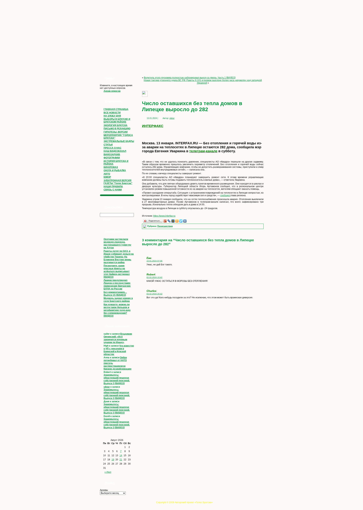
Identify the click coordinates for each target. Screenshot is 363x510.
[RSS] (98, 503)
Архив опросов (112, 91)
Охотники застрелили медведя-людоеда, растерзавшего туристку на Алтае (117, 243)
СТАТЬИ (108, 144)
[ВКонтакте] (185, 221)
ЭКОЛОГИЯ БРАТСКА (115, 125)
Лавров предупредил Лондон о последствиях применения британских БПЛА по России (117, 284)
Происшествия (165, 226)
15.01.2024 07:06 (154, 261)
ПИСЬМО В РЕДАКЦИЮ (117, 128)
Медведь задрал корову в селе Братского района (118, 299)
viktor (107, 387)
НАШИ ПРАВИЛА (113, 186)
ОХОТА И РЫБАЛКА (115, 170)
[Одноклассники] (177, 221)
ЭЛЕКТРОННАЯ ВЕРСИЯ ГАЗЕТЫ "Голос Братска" (118, 182)
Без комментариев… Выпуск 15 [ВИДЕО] (115, 293)
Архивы (104, 490)
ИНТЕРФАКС (152, 126)
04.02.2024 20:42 (154, 294)
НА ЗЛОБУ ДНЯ (112, 116)
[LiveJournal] (169, 221)
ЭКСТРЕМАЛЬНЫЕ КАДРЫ (119, 141)
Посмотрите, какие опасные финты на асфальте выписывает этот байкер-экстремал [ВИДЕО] (117, 271)
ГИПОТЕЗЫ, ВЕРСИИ (116, 132)
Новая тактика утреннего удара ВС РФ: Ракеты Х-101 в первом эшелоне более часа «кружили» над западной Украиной (203, 81)
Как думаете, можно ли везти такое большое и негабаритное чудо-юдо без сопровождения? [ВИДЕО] (117, 310)
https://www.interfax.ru (164, 216)
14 (120, 455)
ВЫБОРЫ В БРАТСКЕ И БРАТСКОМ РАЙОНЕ (117, 120)
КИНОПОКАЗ (111, 167)
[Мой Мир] (173, 221)
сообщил (225, 195)
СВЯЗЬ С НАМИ (113, 189)
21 (120, 459)
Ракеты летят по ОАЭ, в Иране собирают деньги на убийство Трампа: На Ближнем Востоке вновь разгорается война (119, 257)
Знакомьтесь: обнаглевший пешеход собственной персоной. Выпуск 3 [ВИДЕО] (117, 379)
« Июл (108, 472)
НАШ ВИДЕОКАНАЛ (115, 151)
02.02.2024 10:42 (154, 277)
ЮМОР (107, 177)
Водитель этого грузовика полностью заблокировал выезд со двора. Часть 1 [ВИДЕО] (189, 77)
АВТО (107, 174)
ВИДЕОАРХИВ (112, 154)
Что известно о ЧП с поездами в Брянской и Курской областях (119, 350)
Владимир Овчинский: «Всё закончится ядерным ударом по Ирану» (118, 338)
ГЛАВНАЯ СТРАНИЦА (116, 109)
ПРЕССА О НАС (112, 148)
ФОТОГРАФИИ (112, 157)
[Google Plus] (165, 221)
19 (113, 459)
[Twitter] (181, 221)
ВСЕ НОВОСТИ (112, 112)
